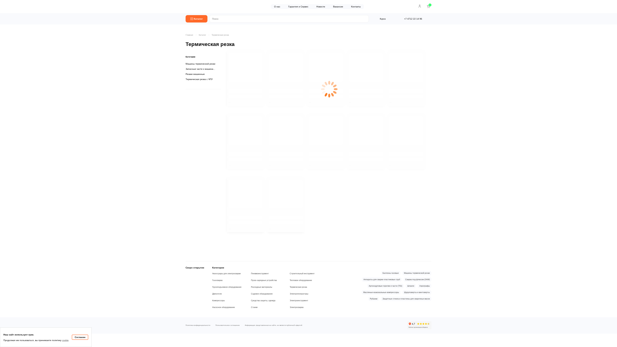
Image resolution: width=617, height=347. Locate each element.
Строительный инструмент (302, 273)
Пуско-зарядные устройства (264, 280)
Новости (320, 6)
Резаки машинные (195, 74)
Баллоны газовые (391, 273)
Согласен (80, 337)
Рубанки (373, 299)
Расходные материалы (261, 287)
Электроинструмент (299, 300)
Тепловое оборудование (301, 280)
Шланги (410, 286)
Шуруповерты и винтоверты (417, 292)
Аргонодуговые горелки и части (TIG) (385, 286)
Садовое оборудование (262, 294)
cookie (65, 340)
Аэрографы (424, 286)
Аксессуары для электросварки (226, 273)
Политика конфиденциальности (198, 325)
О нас (277, 6)
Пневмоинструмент (260, 273)
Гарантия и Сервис (298, 6)
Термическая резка (220, 35)
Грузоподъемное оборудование (226, 287)
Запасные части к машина (199, 69)
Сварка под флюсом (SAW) (417, 279)
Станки (254, 307)
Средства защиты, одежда (263, 300)
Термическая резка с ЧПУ (199, 79)
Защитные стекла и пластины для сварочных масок (406, 299)
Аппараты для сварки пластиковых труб (381, 279)
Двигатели (217, 294)
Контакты (356, 6)
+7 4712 (413, 19)
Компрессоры (218, 300)
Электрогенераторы (299, 294)
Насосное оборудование (223, 307)
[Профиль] (420, 6)
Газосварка (217, 280)
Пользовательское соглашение (227, 325)
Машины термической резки (200, 63)
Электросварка (297, 307)
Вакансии (338, 6)
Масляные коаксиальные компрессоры (381, 292)
